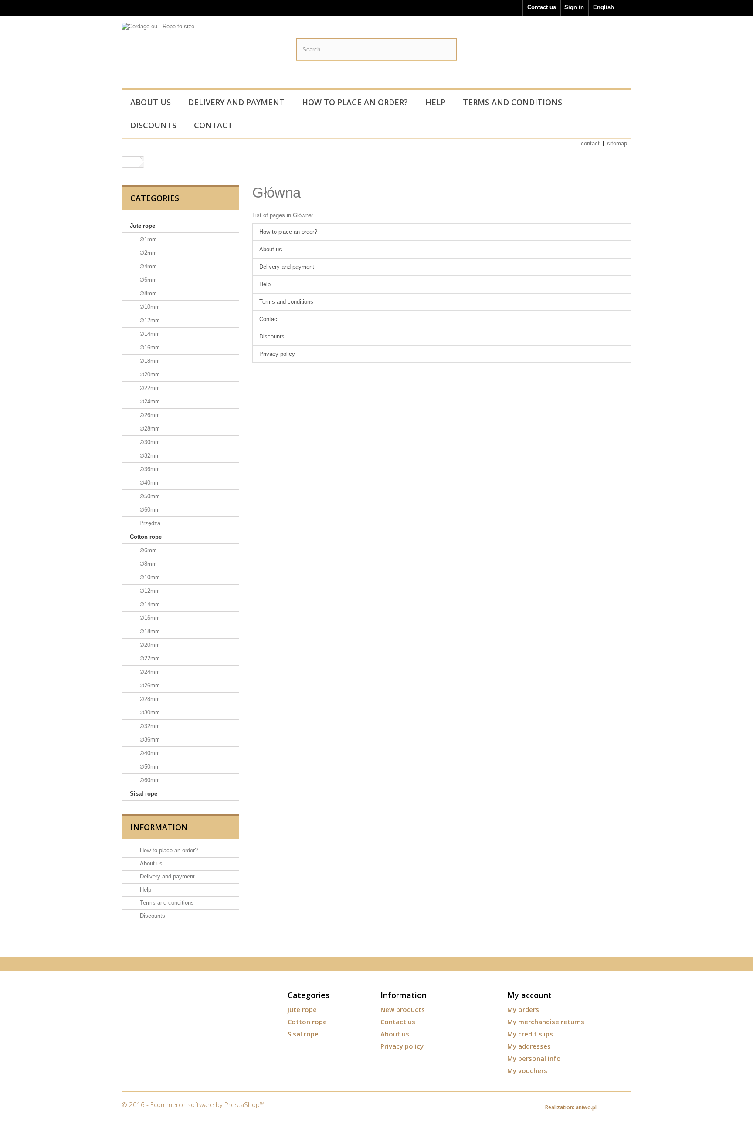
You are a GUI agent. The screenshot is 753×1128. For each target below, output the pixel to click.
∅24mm (149, 401)
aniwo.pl (586, 1107)
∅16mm (149, 347)
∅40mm (149, 482)
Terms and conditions (512, 102)
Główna (276, 193)
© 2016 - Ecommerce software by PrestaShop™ (193, 1104)
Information (159, 827)
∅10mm (149, 307)
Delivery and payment (236, 102)
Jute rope (142, 225)
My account (529, 995)
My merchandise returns (545, 1021)
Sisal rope (143, 793)
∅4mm (147, 266)
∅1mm (147, 239)
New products (402, 1009)
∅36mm (149, 469)
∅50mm (149, 496)
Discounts (153, 125)
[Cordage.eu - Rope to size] (202, 54)
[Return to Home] (130, 162)
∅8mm (147, 293)
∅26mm (149, 415)
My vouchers (527, 1070)
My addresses (529, 1046)
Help (435, 102)
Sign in (574, 7)
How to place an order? (355, 102)
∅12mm (149, 320)
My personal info (534, 1058)
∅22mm (149, 388)
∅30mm (149, 442)
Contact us (541, 7)
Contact (213, 125)
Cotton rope (146, 536)
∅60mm (149, 509)
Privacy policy (277, 354)
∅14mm (149, 334)
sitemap (617, 143)
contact (590, 143)
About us (150, 102)
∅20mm (149, 374)
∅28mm (149, 428)
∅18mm (149, 361)
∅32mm (149, 455)
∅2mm (147, 253)
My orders (523, 1009)
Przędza (149, 523)
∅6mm (147, 280)
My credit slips (530, 1033)
